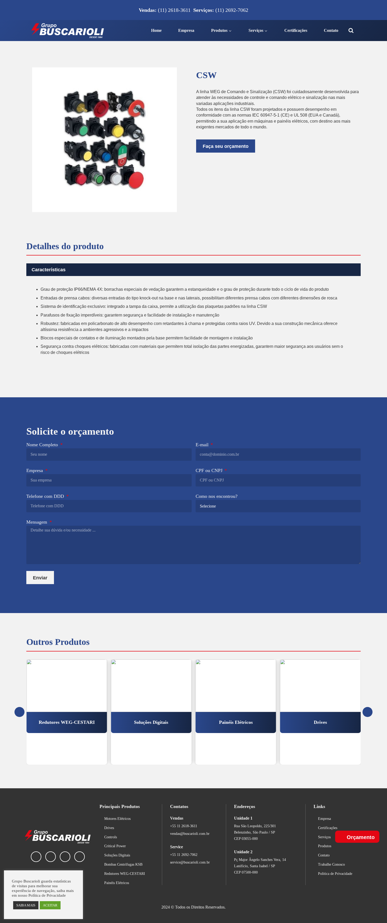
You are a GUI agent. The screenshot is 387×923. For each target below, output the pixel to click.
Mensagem (37, 522)
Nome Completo (42, 444)
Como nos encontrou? (216, 496)
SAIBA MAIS (25, 905)
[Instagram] (65, 856)
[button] (193, 269)
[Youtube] (79, 856)
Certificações (295, 30)
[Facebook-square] (50, 856)
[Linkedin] (36, 856)
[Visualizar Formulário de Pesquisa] (351, 31)
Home (156, 30)
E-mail (203, 444)
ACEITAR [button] (50, 905)
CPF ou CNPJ (210, 470)
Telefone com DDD (45, 496)
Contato (331, 30)
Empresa (186, 30)
